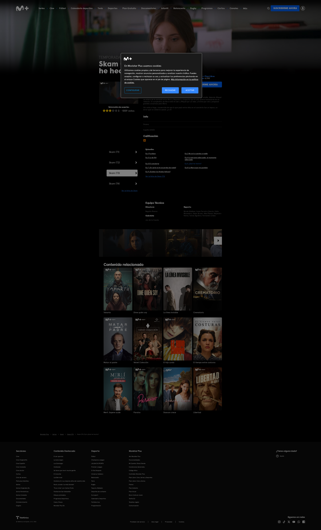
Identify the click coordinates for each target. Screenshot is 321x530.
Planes (131, 484)
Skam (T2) (114, 162)
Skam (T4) (114, 183)
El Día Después (96, 470)
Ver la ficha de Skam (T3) (155, 176)
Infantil (164, 8)
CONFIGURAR (132, 90)
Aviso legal (154, 522)
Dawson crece (169, 412)
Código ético (133, 470)
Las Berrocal (58, 477)
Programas (207, 8)
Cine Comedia (21, 467)
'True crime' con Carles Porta (63, 488)
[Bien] (113, 110)
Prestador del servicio (137, 522)
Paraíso (137, 412)
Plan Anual (132, 491)
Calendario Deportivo (98, 498)
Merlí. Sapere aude (112, 412)
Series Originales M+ (23, 488)
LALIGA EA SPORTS (97, 463)
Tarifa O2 (132, 498)
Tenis (100, 8)
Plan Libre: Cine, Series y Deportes (140, 477)
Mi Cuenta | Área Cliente (137, 463)
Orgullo (18, 506)
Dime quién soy (140, 312)
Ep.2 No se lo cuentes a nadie (196, 154)
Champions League (97, 460)
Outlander (57, 467)
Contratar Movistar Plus (137, 474)
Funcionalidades (134, 460)
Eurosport (94, 495)
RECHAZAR (170, 90)
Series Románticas (22, 491)
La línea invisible (170, 312)
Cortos (221, 8)
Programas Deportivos (61, 498)
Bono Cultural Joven (136, 495)
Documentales (148, 8)
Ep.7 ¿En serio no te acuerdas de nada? (160, 168)
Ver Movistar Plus (134, 456)
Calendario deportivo (82, 8)
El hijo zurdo (168, 362)
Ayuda (282, 456)
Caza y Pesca (58, 502)
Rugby (193, 8)
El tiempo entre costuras (204, 362)
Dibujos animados (60, 495)
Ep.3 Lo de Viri (150, 158)
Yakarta (107, 312)
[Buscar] (268, 8)
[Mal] (107, 110)
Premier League (96, 467)
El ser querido (58, 456)
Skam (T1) (114, 151)
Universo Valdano (97, 474)
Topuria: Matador (97, 488)
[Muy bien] (116, 110)
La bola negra (58, 460)
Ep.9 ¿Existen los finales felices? (157, 172)
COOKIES (181, 522)
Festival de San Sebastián (62, 491)
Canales (234, 8)
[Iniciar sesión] (303, 8)
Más (245, 8)
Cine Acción (20, 470)
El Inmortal (57, 474)
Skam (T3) (114, 173)
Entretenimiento (21, 502)
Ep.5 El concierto (152, 164)
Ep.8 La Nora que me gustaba (196, 168)
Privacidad (168, 522)
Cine (52, 8)
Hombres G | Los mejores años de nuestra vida (69, 481)
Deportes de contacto (98, 491)
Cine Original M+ (21, 460)
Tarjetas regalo (134, 502)
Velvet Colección (141, 362)
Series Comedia (21, 495)
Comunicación (134, 506)
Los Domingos (58, 463)
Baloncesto (179, 8)
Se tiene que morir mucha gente (65, 470)
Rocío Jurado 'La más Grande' (64, 484)
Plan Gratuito (129, 8)
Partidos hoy (95, 502)
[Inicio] (22, 8)
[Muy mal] (104, 110)
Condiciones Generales (137, 467)
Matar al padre (110, 362)
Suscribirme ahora (285, 8)
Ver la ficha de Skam (130, 191)
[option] (127, 243)
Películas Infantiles (22, 481)
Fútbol (62, 8)
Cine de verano (21, 477)
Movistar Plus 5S (59, 506)
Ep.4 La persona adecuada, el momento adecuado (200, 159)
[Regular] (110, 110)
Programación (96, 506)
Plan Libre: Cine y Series (137, 481)
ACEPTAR (190, 90)
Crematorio (198, 312)
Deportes (112, 8)
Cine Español (20, 463)
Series (42, 8)
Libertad (197, 412)
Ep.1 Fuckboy (150, 154)
